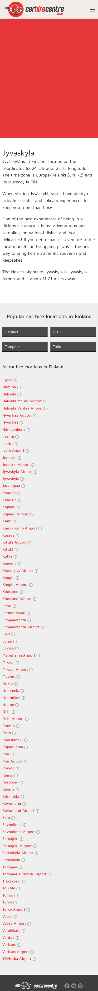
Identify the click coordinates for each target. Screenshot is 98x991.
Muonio (9, 676)
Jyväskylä (11, 479)
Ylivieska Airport (17, 958)
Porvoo (9, 768)
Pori (6, 754)
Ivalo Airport (13, 450)
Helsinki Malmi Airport (22, 401)
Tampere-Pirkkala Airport (25, 874)
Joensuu (10, 457)
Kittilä (8, 549)
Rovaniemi (12, 803)
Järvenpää (11, 485)
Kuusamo (11, 591)
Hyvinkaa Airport (17, 415)
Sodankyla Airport (18, 853)
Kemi (7, 521)
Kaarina (9, 493)
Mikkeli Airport (15, 669)
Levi (6, 634)
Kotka (8, 556)
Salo (6, 817)
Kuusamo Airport (17, 599)
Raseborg (11, 782)
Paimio (9, 726)
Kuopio (9, 577)
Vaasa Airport (14, 923)
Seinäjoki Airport (17, 846)
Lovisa (8, 648)
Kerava (9, 535)
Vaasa (8, 916)
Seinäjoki (11, 838)
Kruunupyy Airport (18, 570)
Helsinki (9, 394)
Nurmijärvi (12, 697)
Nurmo (8, 704)
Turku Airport (14, 909)
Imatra (8, 443)
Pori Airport (13, 761)
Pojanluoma (13, 747)
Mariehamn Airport (19, 655)
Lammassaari (14, 613)
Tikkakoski (12, 881)
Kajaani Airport (16, 514)
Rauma (9, 789)
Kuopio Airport (15, 584)
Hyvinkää (11, 422)
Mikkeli (9, 662)
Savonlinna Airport (19, 832)
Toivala (9, 888)
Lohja (7, 641)
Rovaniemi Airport (19, 810)
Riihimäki (11, 796)
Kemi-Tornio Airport (20, 528)
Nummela (11, 690)
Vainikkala (12, 930)
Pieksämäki (13, 740)
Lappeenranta (14, 620)
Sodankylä (11, 860)
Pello (7, 733)
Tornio (8, 895)
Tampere (10, 867)
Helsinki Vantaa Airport (23, 408)
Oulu (7, 711)
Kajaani (9, 507)
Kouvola (10, 563)
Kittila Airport (15, 542)
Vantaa (9, 937)
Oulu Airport (13, 718)
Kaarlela (10, 500)
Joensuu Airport (16, 464)
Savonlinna (12, 824)
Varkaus (9, 944)
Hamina (9, 387)
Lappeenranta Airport (21, 627)
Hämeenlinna (14, 429)
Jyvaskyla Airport (18, 471)
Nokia (8, 683)
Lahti (7, 606)
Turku (7, 902)
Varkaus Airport (16, 951)
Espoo (8, 380)
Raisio (8, 775)
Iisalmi (8, 436)
